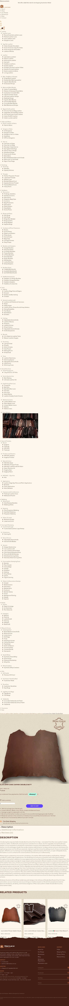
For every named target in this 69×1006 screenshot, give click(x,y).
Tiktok (39, 983)
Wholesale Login (42, 963)
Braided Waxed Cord (10, 181)
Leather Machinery (10, 358)
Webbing (4, 499)
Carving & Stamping (7, 525)
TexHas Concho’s (9, 195)
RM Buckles (7, 260)
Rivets (6, 230)
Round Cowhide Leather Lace (13, 35)
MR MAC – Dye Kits (9, 475)
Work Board (7, 313)
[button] (34, 800)
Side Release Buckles (10, 503)
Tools (2, 287)
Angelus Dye (8, 470)
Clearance (4, 708)
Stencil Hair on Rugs (10, 150)
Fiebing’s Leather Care (11, 494)
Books (3, 603)
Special (6, 599)
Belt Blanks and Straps (11, 105)
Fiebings (6, 446)
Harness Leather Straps (11, 96)
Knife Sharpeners (9, 330)
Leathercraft (8, 619)
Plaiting (6, 617)
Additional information (12, 829)
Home (1, 713)
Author (5, 604)
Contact (3, 18)
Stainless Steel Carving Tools (13, 557)
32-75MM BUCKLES (10, 273)
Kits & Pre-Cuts (6, 369)
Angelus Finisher (9, 457)
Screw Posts (8, 210)
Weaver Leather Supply (11, 338)
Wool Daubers (8, 488)
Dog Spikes (7, 208)
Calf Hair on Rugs (9, 143)
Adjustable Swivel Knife (11, 320)
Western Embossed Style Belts (13, 91)
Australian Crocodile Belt (11, 93)
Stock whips (7, 658)
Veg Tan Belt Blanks (10, 82)
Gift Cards (6, 673)
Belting (6, 615)
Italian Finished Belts (10, 89)
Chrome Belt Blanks (10, 101)
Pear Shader (8, 565)
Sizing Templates (9, 309)
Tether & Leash (7, 517)
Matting (6, 572)
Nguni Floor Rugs (9, 161)
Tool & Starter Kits (8, 376)
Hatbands (6, 699)
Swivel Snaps (8, 237)
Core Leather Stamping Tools (11, 561)
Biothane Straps (9, 519)
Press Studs (7, 235)
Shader (6, 583)
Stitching (4, 165)
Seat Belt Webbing (9, 512)
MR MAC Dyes (8, 463)
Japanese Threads (9, 178)
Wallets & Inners (8, 400)
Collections (6, 532)
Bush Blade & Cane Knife (11, 631)
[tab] (35, 826)
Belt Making (7, 378)
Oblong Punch (8, 350)
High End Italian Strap (10, 94)
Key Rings (7, 215)
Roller (6, 304)
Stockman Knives (9, 640)
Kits (5, 477)
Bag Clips (7, 239)
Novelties (7, 136)
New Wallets (6, 412)
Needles (6, 168)
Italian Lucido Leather (10, 118)
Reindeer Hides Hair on (11, 147)
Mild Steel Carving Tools (11, 556)
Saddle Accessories (9, 276)
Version (5, 545)
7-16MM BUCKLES (10, 269)
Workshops (4, 14)
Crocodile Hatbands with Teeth (13, 701)
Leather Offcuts (9, 51)
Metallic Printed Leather (11, 69)
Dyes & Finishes (6, 441)
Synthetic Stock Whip (10, 657)
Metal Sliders (8, 206)
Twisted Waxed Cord (10, 185)
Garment (6, 62)
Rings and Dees (7, 213)
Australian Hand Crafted (10, 679)
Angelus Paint (8, 472)
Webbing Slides (8, 505)
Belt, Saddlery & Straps (10, 76)
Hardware (4, 190)
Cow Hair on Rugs (9, 145)
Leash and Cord (9, 521)
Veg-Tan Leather (8, 44)
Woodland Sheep (9, 152)
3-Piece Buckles (9, 255)
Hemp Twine (7, 186)
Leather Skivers (9, 322)
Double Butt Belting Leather (12, 80)
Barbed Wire (8, 588)
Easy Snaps (7, 242)
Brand (4, 443)
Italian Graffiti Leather (11, 116)
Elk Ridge (7, 637)
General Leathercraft (9, 300)
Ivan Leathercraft (9, 549)
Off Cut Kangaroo (9, 138)
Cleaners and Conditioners (11, 492)
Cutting (5, 318)
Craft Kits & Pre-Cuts (9, 383)
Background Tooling (10, 595)
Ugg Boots (7, 693)
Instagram (41, 967)
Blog (2, 16)
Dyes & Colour (7, 461)
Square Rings (8, 224)
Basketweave (8, 585)
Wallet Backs (8, 394)
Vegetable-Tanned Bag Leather (13, 112)
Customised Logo (8, 527)
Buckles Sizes (7, 267)
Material (5, 508)
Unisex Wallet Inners (10, 405)
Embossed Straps (9, 84)
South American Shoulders (12, 49)
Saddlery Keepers (9, 282)
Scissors (6, 323)
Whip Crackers (7, 666)
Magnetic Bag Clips (10, 199)
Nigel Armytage (8, 606)
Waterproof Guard (9, 495)
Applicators (6, 481)
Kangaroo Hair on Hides (11, 134)
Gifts (2, 671)
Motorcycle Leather (10, 60)
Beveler (6, 563)
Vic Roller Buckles (9, 251)
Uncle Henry (8, 635)
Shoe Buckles (8, 256)
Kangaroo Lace (8, 40)
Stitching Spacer (9, 360)
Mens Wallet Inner (9, 403)
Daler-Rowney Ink (9, 468)
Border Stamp (8, 592)
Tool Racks (7, 311)
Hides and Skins (6, 122)
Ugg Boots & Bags (8, 692)
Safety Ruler (8, 305)
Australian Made (9, 680)
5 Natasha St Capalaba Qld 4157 (9, 968)
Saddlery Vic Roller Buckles (12, 278)
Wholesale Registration (41, 960)
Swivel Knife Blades (10, 541)
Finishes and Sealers (9, 454)
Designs (6, 622)
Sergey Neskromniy (10, 547)
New (2, 710)
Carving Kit (7, 534)
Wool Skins (7, 156)
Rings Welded (8, 222)
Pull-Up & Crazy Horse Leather (13, 114)
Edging (5, 289)
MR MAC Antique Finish (11, 464)
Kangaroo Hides (7, 129)
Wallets (6, 407)
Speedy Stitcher (9, 170)
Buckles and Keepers (9, 246)
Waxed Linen (8, 179)
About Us (40, 949)
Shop (3, 11)
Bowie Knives (8, 633)
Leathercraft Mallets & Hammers (14, 302)
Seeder (6, 568)
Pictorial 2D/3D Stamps (11, 554)
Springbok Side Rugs (10, 149)
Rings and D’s (8, 221)
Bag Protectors (8, 203)
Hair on (5, 142)
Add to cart (34, 806)
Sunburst (7, 590)
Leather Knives (8, 325)
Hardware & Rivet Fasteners (11, 228)
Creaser (6, 296)
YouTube (40, 978)
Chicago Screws (9, 240)
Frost (5, 639)
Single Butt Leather (10, 78)
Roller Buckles (8, 258)
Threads (5, 174)
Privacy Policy (61, 954)
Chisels (6, 345)
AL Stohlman (8, 608)
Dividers (6, 314)
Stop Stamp (7, 574)
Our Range (4, 12)
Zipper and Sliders (9, 233)
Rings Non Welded (9, 219)
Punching (5, 342)
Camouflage (7, 567)
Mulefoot (7, 570)
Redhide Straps (9, 98)
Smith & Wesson (9, 646)
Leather (3, 31)
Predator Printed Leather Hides (13, 67)
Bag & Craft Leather (9, 109)
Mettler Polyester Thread (11, 176)
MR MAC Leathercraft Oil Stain (13, 466)
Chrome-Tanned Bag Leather (13, 111)
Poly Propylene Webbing (11, 510)
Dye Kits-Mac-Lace (10, 389)
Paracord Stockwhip (10, 660)
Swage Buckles (8, 248)
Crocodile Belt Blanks (10, 103)
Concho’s (7, 201)
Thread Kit (7, 385)
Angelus (6, 444)
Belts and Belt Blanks (9, 87)
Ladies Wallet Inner (10, 401)
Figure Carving (8, 577)
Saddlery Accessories (10, 284)
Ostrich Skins (8, 125)
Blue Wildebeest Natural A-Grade (14, 157)
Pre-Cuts (7, 392)
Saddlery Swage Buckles (11, 280)
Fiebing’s (7, 450)
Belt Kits (6, 387)
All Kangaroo (8, 131)
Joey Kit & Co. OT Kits (11, 372)
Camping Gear (7, 630)
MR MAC (7, 448)
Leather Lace (7, 33)
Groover (6, 293)
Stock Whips (6, 655)
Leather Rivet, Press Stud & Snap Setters (16, 307)
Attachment (6, 501)
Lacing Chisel (8, 343)
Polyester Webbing (9, 514)
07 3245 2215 (4, 961)
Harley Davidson (9, 642)
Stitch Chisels (8, 347)
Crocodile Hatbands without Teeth (14, 702)
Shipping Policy (61, 952)
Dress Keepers (8, 264)
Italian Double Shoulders (11, 46)
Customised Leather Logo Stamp (14, 528)
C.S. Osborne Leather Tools (12, 336)
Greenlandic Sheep (10, 154)
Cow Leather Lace (9, 38)
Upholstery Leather (10, 57)
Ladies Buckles (8, 262)
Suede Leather (8, 66)
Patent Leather (8, 58)
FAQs (58, 949)
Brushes (6, 484)
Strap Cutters (8, 327)
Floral (6, 593)
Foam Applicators (9, 486)
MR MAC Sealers (9, 455)
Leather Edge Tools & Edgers (13, 291)
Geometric (7, 586)
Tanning (6, 621)
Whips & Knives (6, 628)
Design (6, 597)
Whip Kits (7, 662)
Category (5, 613)
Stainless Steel (8, 249)
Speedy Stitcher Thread (11, 183)
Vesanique (21, 993)
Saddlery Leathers (9, 64)
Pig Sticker (7, 644)
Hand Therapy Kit (8, 370)
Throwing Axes (8, 647)
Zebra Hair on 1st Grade (11, 159)
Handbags (7, 695)
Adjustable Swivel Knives (11, 329)
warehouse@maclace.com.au (8, 963)
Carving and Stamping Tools (12, 552)
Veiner (6, 576)
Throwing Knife (8, 649)
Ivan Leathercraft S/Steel (12, 550)
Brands (5, 334)
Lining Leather (8, 73)
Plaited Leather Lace (10, 37)
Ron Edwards (8, 610)
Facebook (41, 973)
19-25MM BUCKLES (10, 271)
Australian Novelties (10, 686)
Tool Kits (6, 391)
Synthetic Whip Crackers (11, 667)
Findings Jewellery (9, 194)
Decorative (6, 192)
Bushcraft (7, 624)
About (3, 9)
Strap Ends (7, 352)
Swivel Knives (7, 538)
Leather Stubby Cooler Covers (13, 396)
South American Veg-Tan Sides (13, 48)
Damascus (7, 651)
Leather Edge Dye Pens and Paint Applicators (18, 483)
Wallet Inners (8, 408)
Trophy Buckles (8, 253)
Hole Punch (7, 349)
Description (7, 826)
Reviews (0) (7, 832)
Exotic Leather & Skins (11, 71)
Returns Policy (61, 957)
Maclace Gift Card (9, 675)
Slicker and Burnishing (11, 295)
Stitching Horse (9, 365)
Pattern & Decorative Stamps (12, 581)
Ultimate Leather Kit (10, 380)
